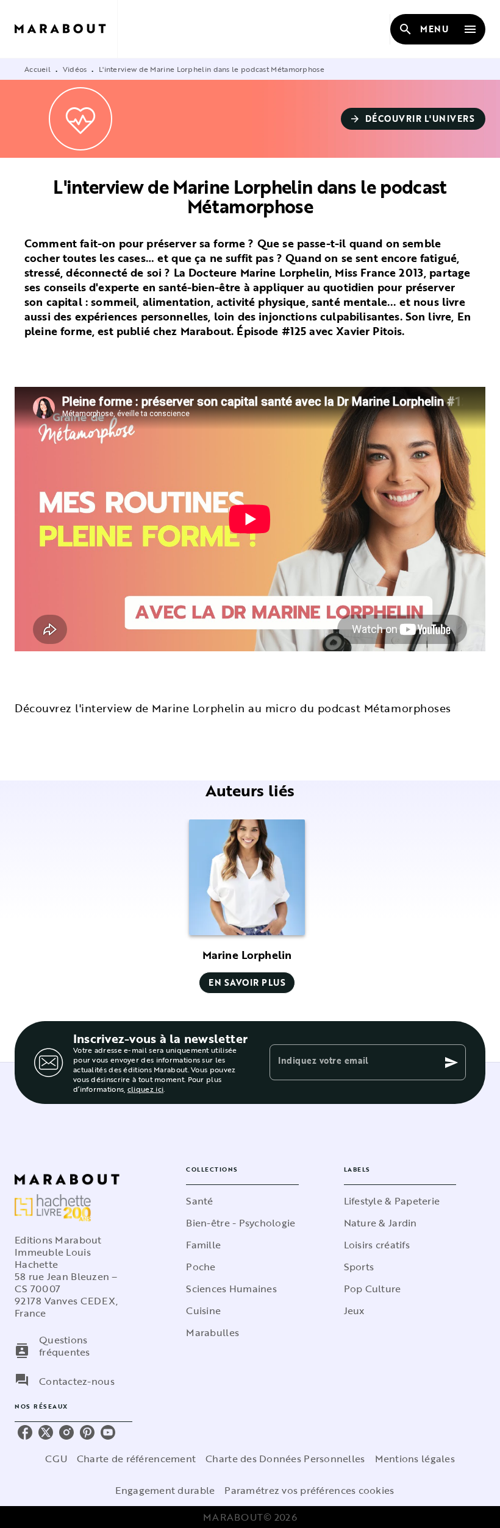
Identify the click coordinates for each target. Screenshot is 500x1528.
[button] (413, 119)
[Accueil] (66, 29)
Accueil (37, 68)
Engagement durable (165, 1490)
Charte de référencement (136, 1458)
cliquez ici (145, 1088)
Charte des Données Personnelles (285, 1458)
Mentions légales (415, 1458)
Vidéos (75, 68)
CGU (56, 1458)
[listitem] (25, 1432)
